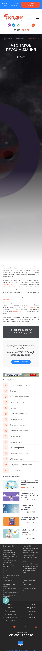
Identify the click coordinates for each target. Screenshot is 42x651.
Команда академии (10, 617)
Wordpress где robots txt (30, 552)
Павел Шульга (10, 621)
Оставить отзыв (10, 614)
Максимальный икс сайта (30, 564)
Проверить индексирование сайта (10, 591)
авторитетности (19, 311)
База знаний (31, 611)
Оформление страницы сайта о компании (30, 549)
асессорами (7, 295)
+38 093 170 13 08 (21, 635)
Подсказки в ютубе (29, 555)
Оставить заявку (30, 4)
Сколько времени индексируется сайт (9, 553)
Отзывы (10, 608)
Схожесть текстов (28, 591)
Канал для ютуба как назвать (29, 560)
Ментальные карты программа (9, 595)
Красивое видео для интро (9, 569)
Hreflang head (27, 584)
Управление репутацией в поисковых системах (30, 567)
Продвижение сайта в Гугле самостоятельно (30, 581)
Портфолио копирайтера (7, 549)
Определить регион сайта (29, 571)
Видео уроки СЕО (9, 546)
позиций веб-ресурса (30, 266)
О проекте (31, 604)
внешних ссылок (29, 307)
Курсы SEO (10, 604)
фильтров (6, 299)
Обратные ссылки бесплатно (9, 585)
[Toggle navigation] (37, 18)
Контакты (31, 617)
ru (33, 25)
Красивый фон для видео (11, 573)
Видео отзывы (10, 611)
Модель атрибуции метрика (9, 565)
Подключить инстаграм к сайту (11, 576)
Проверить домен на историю (10, 557)
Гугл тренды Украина (9, 588)
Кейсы (31, 614)
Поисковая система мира (31, 557)
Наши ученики (31, 608)
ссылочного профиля (11, 287)
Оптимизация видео (29, 588)
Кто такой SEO (27, 546)
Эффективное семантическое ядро (10, 581)
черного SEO (8, 284)
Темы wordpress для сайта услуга (9, 561)
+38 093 (21, 30)
